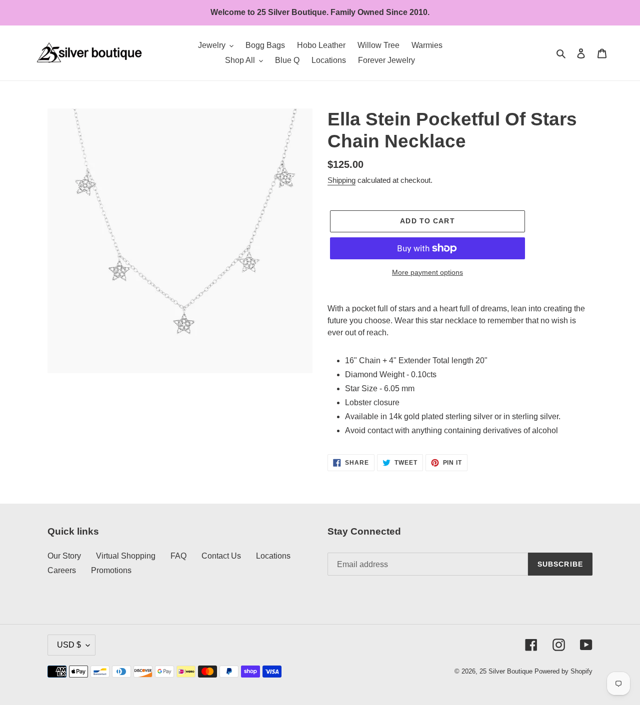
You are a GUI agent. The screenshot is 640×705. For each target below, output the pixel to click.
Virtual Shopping (126, 556)
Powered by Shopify (563, 671)
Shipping (342, 180)
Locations (273, 556)
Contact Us (221, 556)
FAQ (178, 556)
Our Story (64, 556)
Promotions (111, 570)
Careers (62, 570)
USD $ (69, 645)
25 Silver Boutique (506, 671)
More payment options (427, 272)
